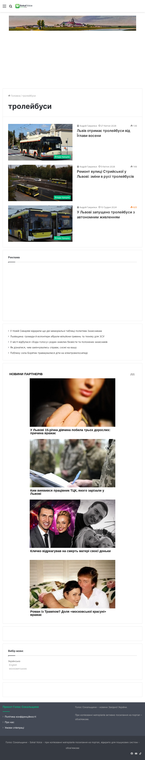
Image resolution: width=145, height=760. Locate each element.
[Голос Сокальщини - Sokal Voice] (24, 6)
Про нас (9, 722)
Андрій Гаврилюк (88, 125)
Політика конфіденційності (20, 716)
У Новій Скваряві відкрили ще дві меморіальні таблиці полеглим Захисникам (56, 330)
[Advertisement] (72, 61)
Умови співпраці (14, 727)
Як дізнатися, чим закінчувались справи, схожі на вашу (43, 347)
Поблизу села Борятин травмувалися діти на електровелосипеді (49, 353)
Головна (15, 95)
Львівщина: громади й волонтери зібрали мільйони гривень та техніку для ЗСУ (57, 336)
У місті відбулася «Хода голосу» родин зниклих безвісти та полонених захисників (59, 341)
